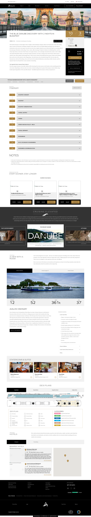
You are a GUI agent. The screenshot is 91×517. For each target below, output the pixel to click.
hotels (42, 81)
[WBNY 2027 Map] (63, 186)
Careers (47, 487)
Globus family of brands (11, 1)
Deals (29, 5)
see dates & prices (75, 57)
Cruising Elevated (30, 81)
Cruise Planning (56, 5)
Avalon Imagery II (45, 270)
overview (9, 81)
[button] (68, 462)
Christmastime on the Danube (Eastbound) (44, 495)
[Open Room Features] (31, 377)
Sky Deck (16, 390)
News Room (48, 489)
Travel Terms (64, 504)
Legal (27, 504)
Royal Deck (35, 390)
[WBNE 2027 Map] (38, 186)
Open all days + (77, 87)
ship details (37, 81)
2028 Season (81, 29)
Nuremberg (36, 442)
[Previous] (2, 236)
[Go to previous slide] (11, 455)
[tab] (16, 390)
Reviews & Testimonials (12, 486)
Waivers (29, 487)
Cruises (21, 5)
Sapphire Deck (55, 390)
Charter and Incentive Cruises (50, 486)
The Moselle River (19, 495)
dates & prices (80, 80)
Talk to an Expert (70, 5)
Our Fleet (46, 5)
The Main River (55, 495)
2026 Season (68, 29)
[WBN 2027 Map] (14, 186)
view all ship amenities (16, 330)
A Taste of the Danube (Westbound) (30, 495)
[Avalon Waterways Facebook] (71, 488)
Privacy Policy (14, 504)
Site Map (29, 486)
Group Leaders (48, 484)
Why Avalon (37, 5)
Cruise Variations (22, 81)
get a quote (69, 80)
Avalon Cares (10, 484)
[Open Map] (72, 46)
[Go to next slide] (23, 455)
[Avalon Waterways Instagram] (74, 488)
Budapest (16, 442)
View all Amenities (47, 460)
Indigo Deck (74, 390)
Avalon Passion (71, 270)
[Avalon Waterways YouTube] (68, 488)
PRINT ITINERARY (58, 41)
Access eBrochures (31, 484)
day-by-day (15, 81)
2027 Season (75, 29)
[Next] (89, 236)
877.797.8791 (79, 5)
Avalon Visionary (19, 270)
